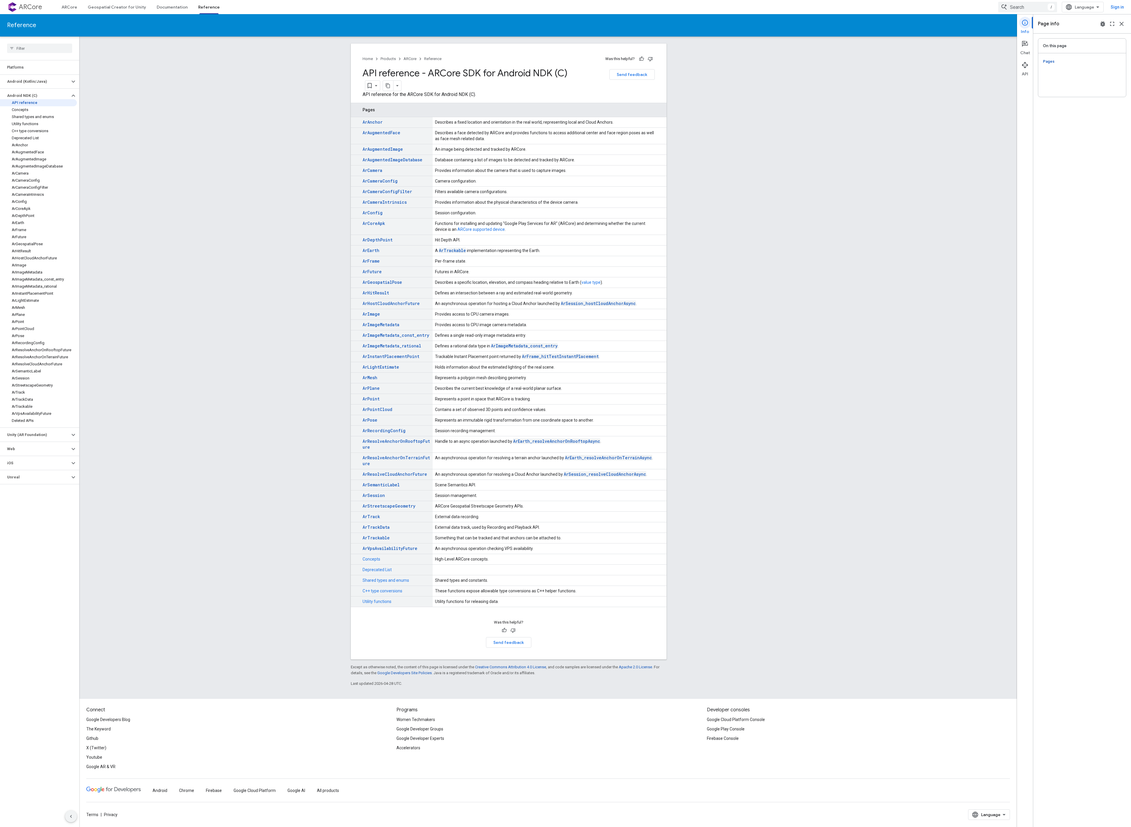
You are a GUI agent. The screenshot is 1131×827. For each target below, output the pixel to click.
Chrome (186, 790)
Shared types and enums (386, 580)
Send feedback (632, 74)
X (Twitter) (96, 747)
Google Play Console (726, 729)
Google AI (296, 790)
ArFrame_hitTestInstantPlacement (560, 356)
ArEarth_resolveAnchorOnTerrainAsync (608, 457)
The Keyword (98, 729)
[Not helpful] (650, 58)
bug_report (1102, 23)
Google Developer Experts (420, 738)
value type (591, 282)
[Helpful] (641, 58)
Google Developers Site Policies (404, 673)
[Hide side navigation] (71, 816)
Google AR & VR (100, 766)
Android (160, 790)
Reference (209, 7)
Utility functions (377, 601)
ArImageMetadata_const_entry (524, 346)
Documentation (172, 7)
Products (388, 59)
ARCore (30, 7)
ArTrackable (452, 250)
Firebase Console (723, 738)
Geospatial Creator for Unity (117, 7)
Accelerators (408, 747)
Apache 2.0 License (635, 667)
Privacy (111, 814)
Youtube (94, 757)
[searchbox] (39, 48)
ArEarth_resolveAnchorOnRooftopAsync (556, 441)
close (1121, 23)
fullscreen (1112, 23)
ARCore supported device (481, 229)
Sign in (1117, 7)
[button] (35, 81)
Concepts (371, 559)
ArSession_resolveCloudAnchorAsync (605, 474)
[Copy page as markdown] (388, 86)
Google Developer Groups (419, 729)
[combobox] (1027, 7)
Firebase (214, 790)
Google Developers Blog (108, 719)
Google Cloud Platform (255, 790)
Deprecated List (377, 569)
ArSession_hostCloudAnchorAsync (598, 303)
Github (92, 738)
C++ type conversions (382, 591)
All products (328, 790)
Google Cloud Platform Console (736, 719)
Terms (92, 814)
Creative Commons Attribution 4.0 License (510, 667)
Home (368, 59)
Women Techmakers (415, 719)
